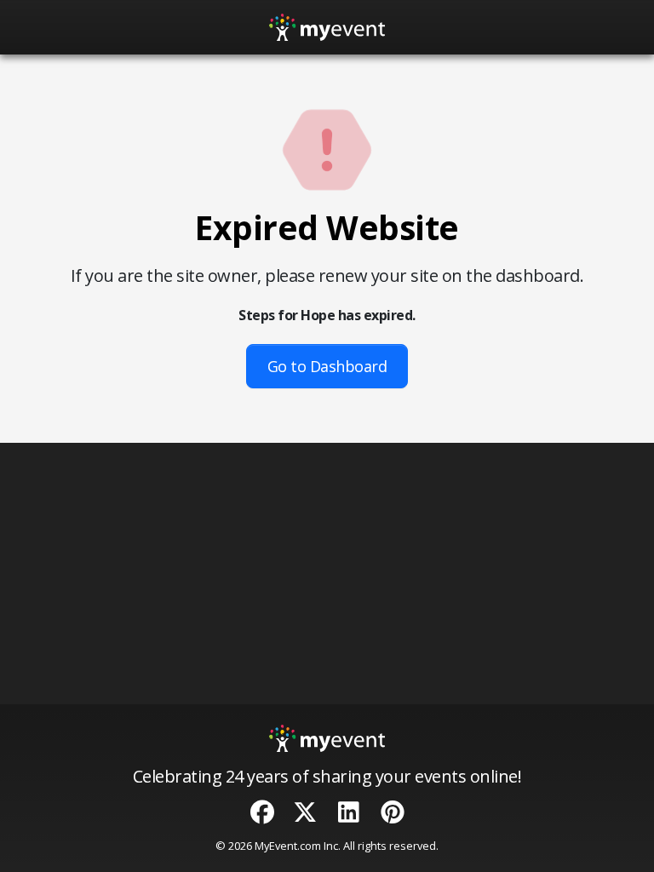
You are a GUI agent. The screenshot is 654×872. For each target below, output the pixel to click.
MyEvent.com (288, 845)
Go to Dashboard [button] (327, 366)
